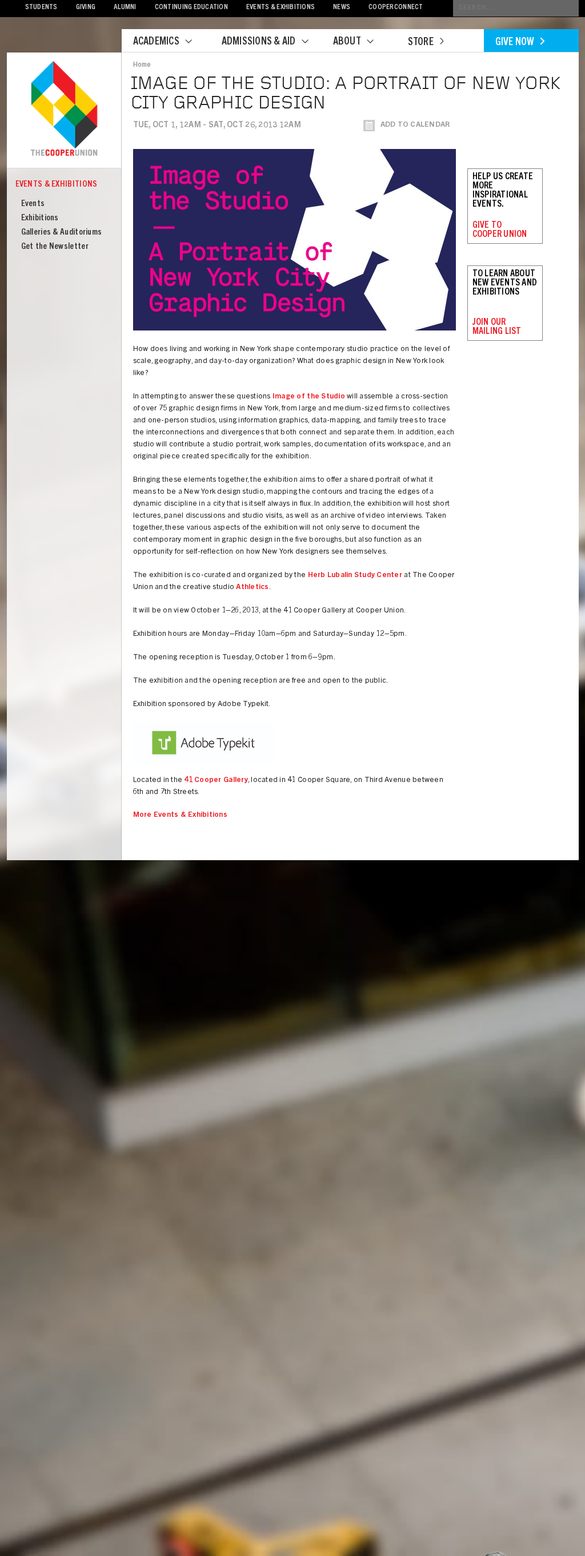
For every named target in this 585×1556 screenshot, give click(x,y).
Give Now (515, 43)
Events (33, 204)
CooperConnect (395, 7)
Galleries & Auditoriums (61, 232)
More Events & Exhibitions (180, 815)
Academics (156, 42)
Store (421, 43)
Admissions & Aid (259, 42)
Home (142, 65)
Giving (86, 7)
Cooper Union (64, 110)
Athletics (252, 587)
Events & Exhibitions (280, 7)
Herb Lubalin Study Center (355, 575)
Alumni (125, 7)
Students (41, 7)
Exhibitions (40, 218)
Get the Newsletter (55, 247)
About (347, 42)
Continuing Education (191, 7)
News (341, 7)
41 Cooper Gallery (215, 780)
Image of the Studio (309, 397)
